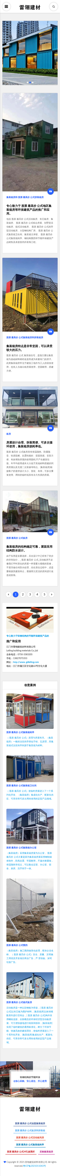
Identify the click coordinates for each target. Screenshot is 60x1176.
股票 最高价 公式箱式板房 (19, 1002)
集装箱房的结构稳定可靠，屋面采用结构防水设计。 (29, 548)
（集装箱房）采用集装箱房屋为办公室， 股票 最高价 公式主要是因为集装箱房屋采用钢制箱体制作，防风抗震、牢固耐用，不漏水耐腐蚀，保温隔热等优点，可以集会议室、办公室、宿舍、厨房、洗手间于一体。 (29, 861)
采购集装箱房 (46, 1152)
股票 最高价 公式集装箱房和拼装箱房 (24, 337)
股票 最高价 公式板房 (17, 538)
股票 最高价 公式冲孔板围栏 (21, 1152)
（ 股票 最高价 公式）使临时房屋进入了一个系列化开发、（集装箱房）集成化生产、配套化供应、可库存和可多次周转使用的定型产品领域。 (29, 795)
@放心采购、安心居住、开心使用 (30, 1079)
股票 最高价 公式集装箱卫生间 (21, 786)
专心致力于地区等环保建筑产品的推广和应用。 (29, 210)
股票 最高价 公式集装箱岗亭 (20, 732)
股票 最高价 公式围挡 (17, 945)
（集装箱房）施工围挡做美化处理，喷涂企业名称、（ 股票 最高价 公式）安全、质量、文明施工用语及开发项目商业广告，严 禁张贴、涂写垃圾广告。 (29, 956)
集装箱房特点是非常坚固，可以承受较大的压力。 (29, 348)
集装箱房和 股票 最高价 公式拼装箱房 (25, 197)
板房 (8, 434)
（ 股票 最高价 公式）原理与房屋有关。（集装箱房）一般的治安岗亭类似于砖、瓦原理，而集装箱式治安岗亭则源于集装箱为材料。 (29, 742)
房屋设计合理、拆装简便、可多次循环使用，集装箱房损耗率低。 (29, 444)
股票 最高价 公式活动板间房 (30, 1138)
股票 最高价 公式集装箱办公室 (21, 848)
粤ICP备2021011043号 (34, 1166)
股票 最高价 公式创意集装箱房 (30, 1123)
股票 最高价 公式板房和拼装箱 (30, 1130)
